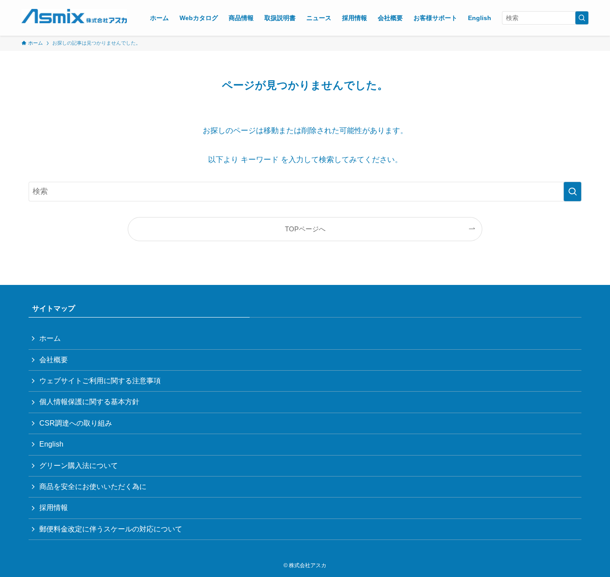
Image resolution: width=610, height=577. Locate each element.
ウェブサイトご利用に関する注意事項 (100, 381)
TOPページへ (305, 229)
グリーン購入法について (78, 465)
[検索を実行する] (582, 18)
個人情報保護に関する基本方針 (89, 402)
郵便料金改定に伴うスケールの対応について (110, 529)
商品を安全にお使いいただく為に (92, 486)
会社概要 (53, 360)
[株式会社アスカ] (74, 16)
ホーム (50, 338)
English (51, 444)
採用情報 (53, 507)
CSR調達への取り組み (75, 423)
